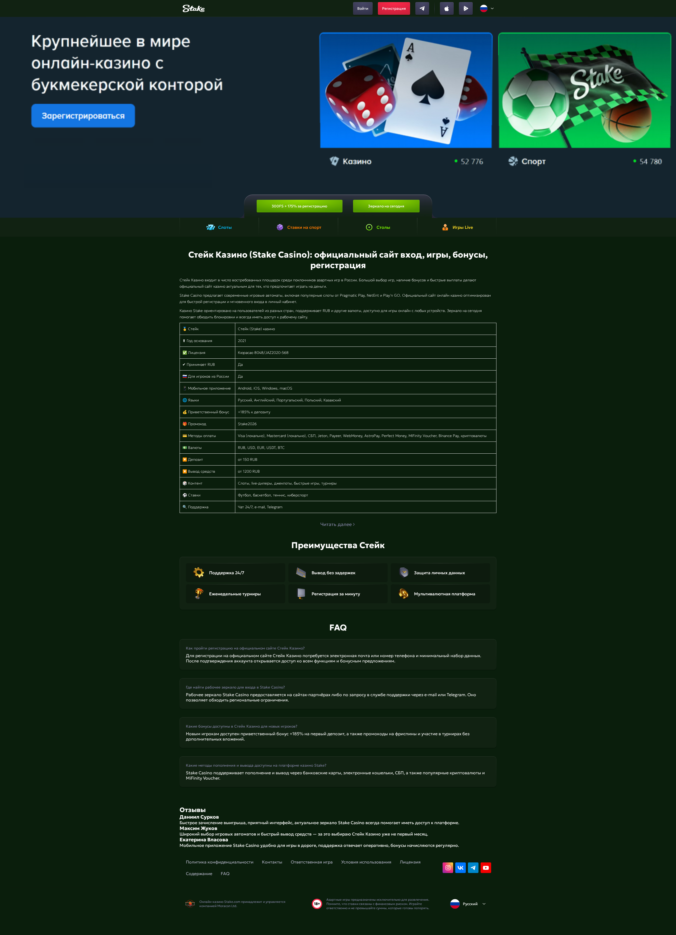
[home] (193, 8)
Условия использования (366, 862)
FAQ (225, 873)
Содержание (199, 873)
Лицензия (410, 862)
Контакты (272, 862)
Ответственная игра (312, 862)
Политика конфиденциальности (219, 862)
